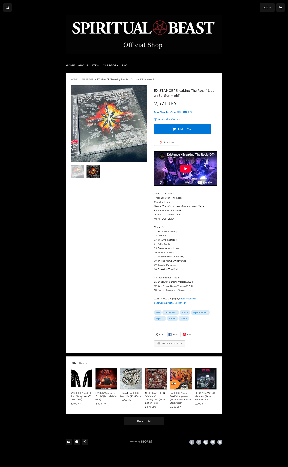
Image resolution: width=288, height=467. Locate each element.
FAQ (125, 65)
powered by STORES (140, 441)
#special (160, 318)
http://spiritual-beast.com (219, 442)
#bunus (172, 318)
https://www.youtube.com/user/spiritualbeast (212, 442)
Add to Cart (185, 129)
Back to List (144, 421)
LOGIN (267, 7)
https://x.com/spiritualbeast (198, 442)
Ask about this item (172, 343)
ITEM (96, 65)
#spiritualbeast (200, 312)
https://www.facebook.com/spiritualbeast (191, 442)
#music (183, 318)
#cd (158, 312)
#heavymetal (170, 312)
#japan (185, 312)
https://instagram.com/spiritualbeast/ (205, 442)
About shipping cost (169, 119)
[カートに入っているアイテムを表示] (280, 7)
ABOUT (83, 65)
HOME (70, 65)
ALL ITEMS (87, 79)
